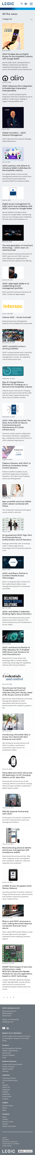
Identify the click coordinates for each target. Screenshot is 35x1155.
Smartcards (6, 1053)
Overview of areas (9, 1078)
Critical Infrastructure (10, 1080)
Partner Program (8, 1066)
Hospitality (6, 1094)
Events (4, 1108)
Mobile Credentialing (10, 1050)
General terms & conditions (10, 1143)
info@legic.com (7, 1022)
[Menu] (31, 4)
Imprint (4, 1137)
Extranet (5, 1071)
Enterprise (6, 1089)
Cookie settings (7, 1146)
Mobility (5, 1092)
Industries (5, 1075)
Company (5, 1114)
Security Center (7, 1121)
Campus (5, 1099)
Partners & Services (9, 1061)
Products (5, 1045)
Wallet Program (8, 1069)
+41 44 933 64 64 (13, 1019)
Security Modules (8, 1055)
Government (6, 1096)
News (4, 1110)
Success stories (7, 1105)
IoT (3, 1083)
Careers (5, 1124)
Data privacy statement (9, 1141)
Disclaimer (5, 1139)
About (4, 1117)
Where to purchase (9, 1126)
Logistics (5, 1085)
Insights (5, 1102)
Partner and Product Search (12, 1064)
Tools (4, 1057)
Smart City (6, 1087)
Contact (5, 1119)
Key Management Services (11, 1048)
